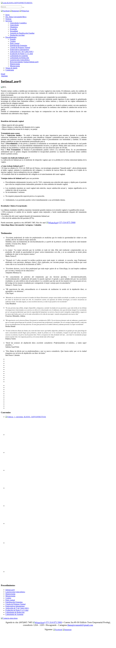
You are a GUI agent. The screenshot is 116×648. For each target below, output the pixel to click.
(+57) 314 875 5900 (66, 222)
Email (3, 74)
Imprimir (4, 76)
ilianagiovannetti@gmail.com (80, 625)
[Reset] (23, 7)
